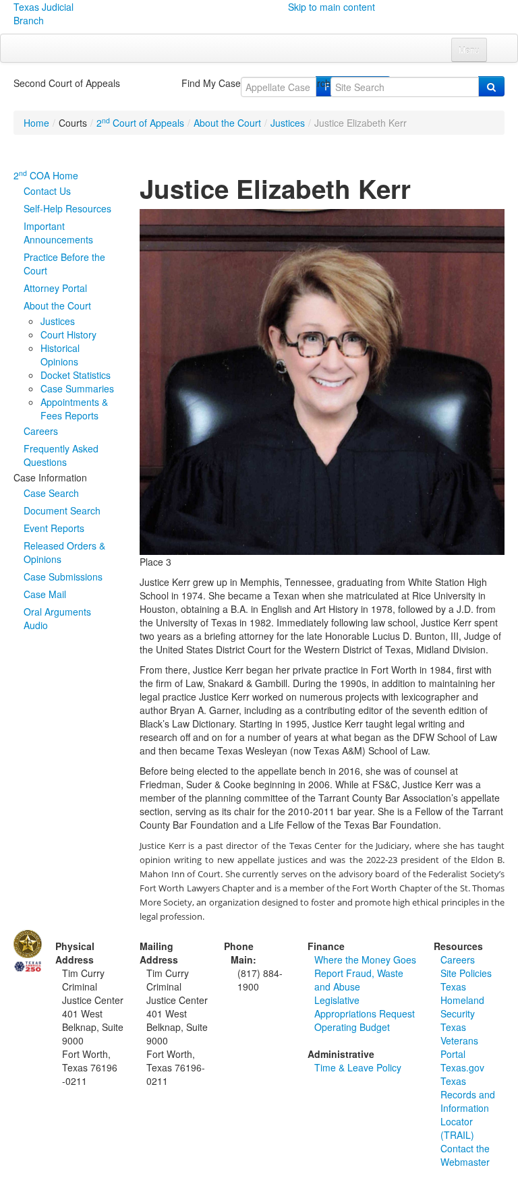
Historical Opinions (60, 354)
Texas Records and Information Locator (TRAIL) (467, 1108)
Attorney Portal (55, 288)
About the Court (227, 122)
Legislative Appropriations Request (364, 1006)
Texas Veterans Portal (459, 1040)
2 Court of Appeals (140, 122)
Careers (41, 431)
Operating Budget (352, 1027)
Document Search (62, 510)
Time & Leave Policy (357, 1067)
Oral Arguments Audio (57, 618)
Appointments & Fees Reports (74, 408)
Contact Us (47, 191)
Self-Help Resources (67, 208)
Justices (287, 122)
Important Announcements (58, 232)
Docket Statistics (75, 375)
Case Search (51, 493)
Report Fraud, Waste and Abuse (358, 979)
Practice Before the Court (64, 263)
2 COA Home (45, 175)
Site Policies (466, 973)
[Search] (491, 86)
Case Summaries (77, 388)
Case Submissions (63, 576)
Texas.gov (462, 1067)
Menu (469, 49)
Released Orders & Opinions (64, 552)
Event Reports (54, 528)
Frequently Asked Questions (61, 455)
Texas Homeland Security (462, 1000)
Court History (68, 334)
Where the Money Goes (365, 959)
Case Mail (45, 594)
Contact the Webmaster (465, 1155)
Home (36, 122)
